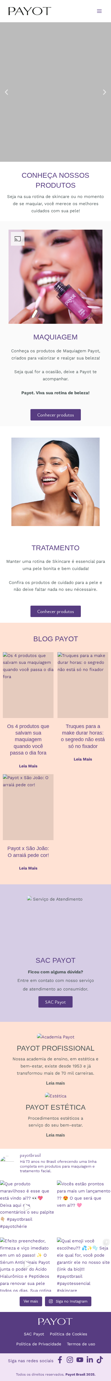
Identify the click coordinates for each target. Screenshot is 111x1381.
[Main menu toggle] (99, 11)
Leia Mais (28, 766)
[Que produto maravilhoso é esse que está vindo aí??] (27, 1207)
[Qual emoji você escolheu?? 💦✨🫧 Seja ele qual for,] (84, 1265)
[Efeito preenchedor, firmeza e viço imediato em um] (27, 1265)
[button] (6, 92)
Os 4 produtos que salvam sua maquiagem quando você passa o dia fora (28, 739)
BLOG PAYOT (55, 639)
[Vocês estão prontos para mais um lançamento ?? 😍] (84, 1207)
